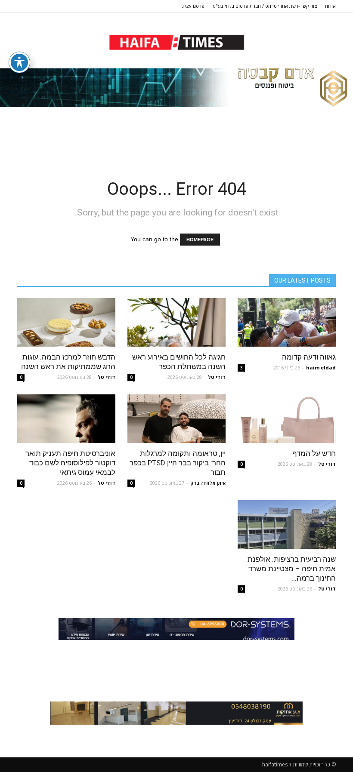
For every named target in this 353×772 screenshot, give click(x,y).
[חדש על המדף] (287, 418)
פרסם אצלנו (192, 6)
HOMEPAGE (200, 239)
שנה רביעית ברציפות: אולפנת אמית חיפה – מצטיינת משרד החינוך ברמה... (292, 568)
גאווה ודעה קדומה (309, 357)
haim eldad (321, 367)
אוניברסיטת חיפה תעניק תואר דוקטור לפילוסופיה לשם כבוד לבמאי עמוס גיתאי (70, 463)
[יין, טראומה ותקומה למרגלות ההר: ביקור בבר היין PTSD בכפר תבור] (176, 418)
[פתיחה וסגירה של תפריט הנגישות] (19, 62)
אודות (330, 6)
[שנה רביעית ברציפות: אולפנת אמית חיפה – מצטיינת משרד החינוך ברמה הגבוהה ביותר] (287, 524)
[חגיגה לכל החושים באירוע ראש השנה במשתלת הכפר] (176, 322)
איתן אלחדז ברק (208, 483)
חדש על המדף (314, 453)
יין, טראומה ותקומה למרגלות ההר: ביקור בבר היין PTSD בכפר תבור (178, 463)
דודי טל (217, 377)
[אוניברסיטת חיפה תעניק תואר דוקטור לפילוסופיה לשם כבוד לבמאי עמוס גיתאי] (66, 418)
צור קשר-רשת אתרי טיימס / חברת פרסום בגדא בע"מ (265, 6)
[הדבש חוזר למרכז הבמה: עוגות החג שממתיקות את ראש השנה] (66, 322)
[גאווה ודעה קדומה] (287, 322)
